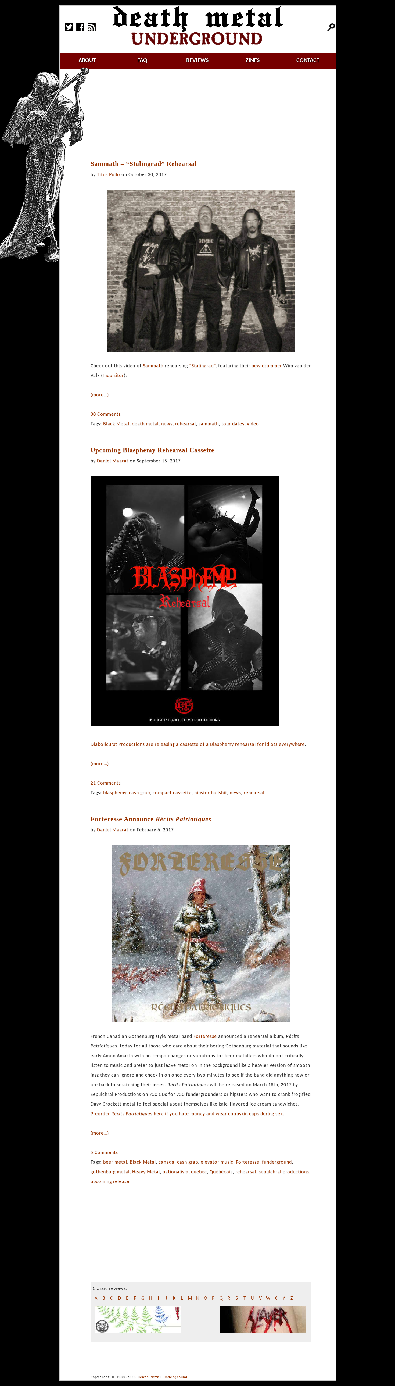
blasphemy (114, 793)
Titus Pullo (108, 174)
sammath (209, 424)
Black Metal (116, 424)
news (167, 424)
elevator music (217, 1162)
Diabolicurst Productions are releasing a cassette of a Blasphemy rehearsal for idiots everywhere (198, 744)
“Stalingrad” (202, 366)
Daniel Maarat (112, 461)
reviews (197, 61)
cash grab (139, 793)
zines (253, 61)
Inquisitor (113, 375)
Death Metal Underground (162, 1377)
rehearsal (185, 424)
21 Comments (106, 783)
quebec (199, 1172)
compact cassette (172, 793)
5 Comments (104, 1152)
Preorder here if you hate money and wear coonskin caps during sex (187, 1114)
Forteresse (205, 1036)
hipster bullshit (210, 793)
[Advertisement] (204, 114)
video (253, 424)
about (87, 61)
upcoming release (110, 1181)
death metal (145, 424)
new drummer (267, 366)
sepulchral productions (284, 1172)
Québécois (221, 1172)
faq (142, 61)
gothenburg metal (110, 1172)
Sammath (153, 366)
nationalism (175, 1172)
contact (307, 61)
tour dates (232, 424)
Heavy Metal (146, 1172)
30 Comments (106, 414)
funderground (277, 1162)
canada (166, 1162)
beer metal (115, 1162)
